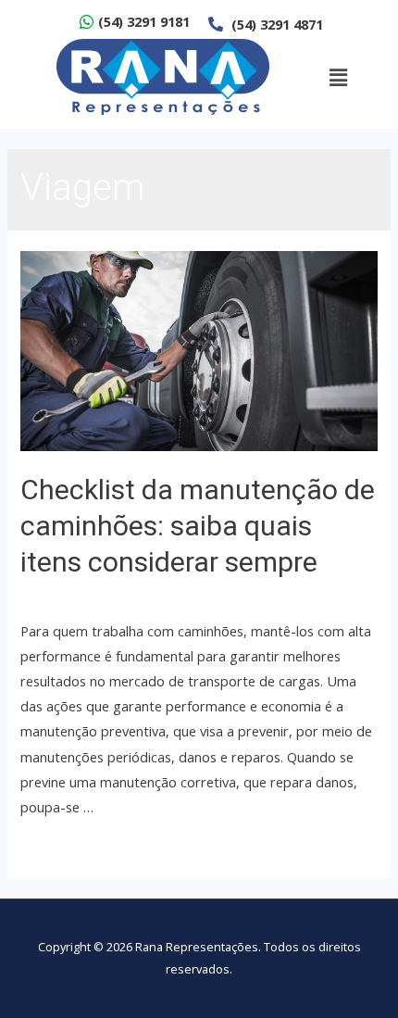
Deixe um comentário (87, 594)
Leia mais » (54, 845)
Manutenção (272, 594)
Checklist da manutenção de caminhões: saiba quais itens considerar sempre (197, 525)
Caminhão (196, 594)
